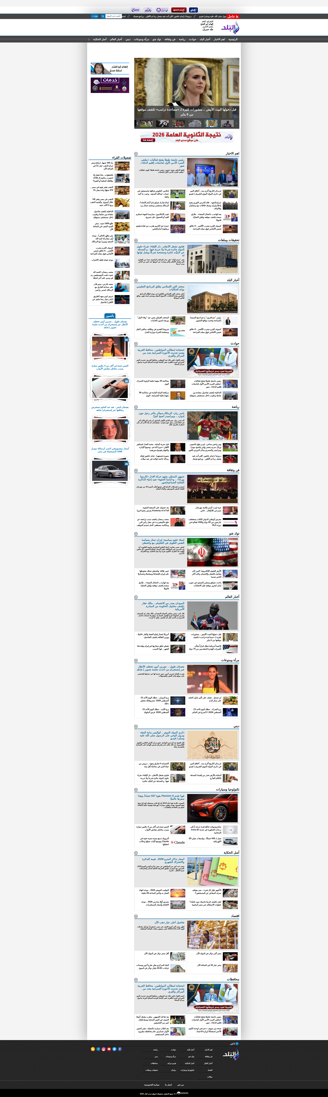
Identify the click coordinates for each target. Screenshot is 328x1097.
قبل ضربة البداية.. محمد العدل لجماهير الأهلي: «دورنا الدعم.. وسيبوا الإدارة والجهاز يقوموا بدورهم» (190, 16)
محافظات (154, 1063)
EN (96, 16)
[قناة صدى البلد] (193, 10)
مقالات (209, 1077)
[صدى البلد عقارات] (147, 10)
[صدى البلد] (230, 27)
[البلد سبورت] (179, 10)
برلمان (173, 1070)
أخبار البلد (205, 39)
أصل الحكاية (99, 39)
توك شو (157, 39)
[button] (236, 88)
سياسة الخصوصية (151, 1085)
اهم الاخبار (219, 39)
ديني (128, 39)
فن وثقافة (170, 39)
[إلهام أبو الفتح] (110, 74)
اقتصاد (210, 1070)
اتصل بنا (168, 1085)
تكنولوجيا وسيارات (187, 1070)
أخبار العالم (116, 39)
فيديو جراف (171, 1063)
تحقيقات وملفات (152, 1070)
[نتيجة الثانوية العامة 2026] (186, 142)
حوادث (192, 39)
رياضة (182, 39)
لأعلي (232, 1044)
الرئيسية (233, 39)
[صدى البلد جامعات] (162, 10)
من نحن (180, 1085)
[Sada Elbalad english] (135, 10)
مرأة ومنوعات (141, 39)
